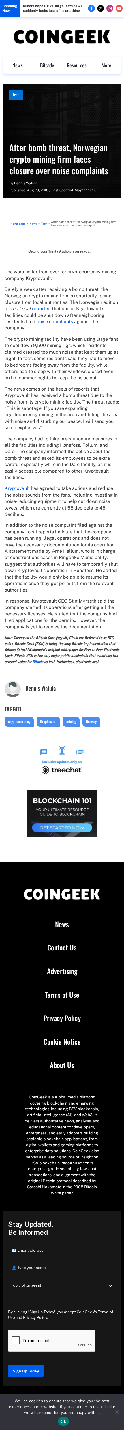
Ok (63, 1421)
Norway (91, 721)
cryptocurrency (19, 721)
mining (71, 721)
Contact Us (62, 947)
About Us (62, 1065)
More (106, 65)
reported (41, 308)
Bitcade (47, 65)
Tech (16, 95)
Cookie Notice (62, 1042)
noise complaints (55, 321)
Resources (77, 65)
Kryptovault (17, 488)
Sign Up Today (26, 1371)
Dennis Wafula (25, 183)
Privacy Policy (62, 1018)
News (17, 65)
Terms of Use (62, 995)
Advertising (62, 971)
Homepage (18, 223)
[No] (117, 1412)
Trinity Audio (58, 251)
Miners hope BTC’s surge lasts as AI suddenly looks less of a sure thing (52, 8)
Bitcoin (37, 661)
